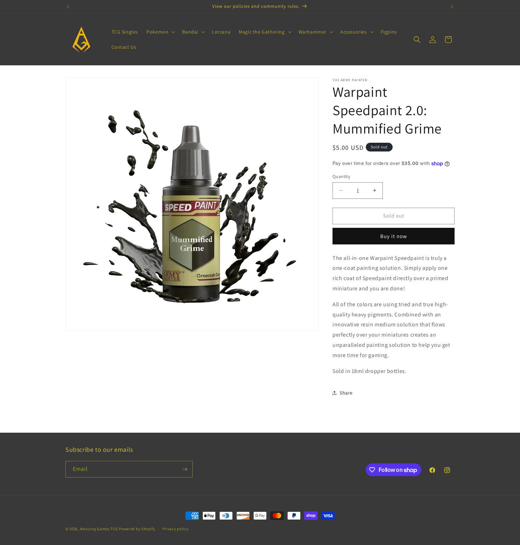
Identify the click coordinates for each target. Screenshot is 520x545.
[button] (160, 31)
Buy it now (393, 236)
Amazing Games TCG (99, 528)
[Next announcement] (452, 6)
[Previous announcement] (68, 6)
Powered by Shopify (137, 528)
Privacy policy (175, 528)
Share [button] (346, 393)
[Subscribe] (184, 469)
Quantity (341, 176)
